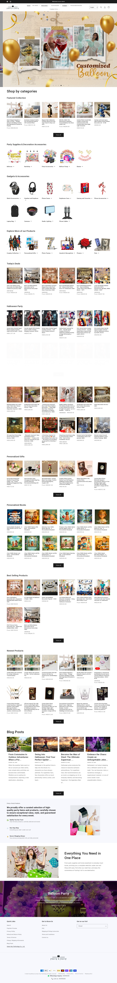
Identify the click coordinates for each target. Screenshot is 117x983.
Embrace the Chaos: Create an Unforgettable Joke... (97, 757)
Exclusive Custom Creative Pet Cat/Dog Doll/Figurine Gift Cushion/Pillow (31, 121)
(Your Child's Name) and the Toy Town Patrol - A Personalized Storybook (84, 555)
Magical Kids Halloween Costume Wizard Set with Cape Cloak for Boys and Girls (48, 122)
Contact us (45, 937)
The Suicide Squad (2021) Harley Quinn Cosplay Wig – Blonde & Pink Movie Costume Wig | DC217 (14, 363)
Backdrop (27, 166)
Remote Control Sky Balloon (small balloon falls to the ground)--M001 (84, 436)
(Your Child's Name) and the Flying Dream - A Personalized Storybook (49, 555)
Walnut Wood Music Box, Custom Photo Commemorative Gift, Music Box (84, 481)
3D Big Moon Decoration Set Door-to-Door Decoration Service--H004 (84, 406)
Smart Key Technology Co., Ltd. (16, 946)
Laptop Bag (10, 221)
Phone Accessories (100, 198)
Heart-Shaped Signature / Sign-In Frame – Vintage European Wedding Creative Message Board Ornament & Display (14, 122)
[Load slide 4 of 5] (61, 85)
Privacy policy (70, 973)
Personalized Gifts (30, 253)
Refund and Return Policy (14, 934)
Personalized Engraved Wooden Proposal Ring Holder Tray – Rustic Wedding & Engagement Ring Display (14, 481)
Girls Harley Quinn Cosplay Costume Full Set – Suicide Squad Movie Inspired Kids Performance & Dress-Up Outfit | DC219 (84, 331)
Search (9, 925)
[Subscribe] (106, 926)
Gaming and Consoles (83, 198)
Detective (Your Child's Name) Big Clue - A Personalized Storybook (48, 528)
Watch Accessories (13, 198)
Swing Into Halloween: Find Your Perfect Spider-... (45, 757)
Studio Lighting (46, 221)
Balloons (9, 166)
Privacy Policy (11, 931)
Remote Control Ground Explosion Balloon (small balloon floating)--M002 (100, 436)
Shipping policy (88, 973)
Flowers (79, 253)
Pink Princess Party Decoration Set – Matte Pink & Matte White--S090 (14, 626)
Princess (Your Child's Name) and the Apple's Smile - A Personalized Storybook (67, 528)
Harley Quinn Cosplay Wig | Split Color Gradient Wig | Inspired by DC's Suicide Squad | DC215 (49, 363)
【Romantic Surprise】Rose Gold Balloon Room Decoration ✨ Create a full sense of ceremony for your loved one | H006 (31, 438)
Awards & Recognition (66, 253)
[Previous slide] (48, 85)
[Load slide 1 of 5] (53, 85)
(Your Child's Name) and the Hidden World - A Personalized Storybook (84, 528)
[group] (58, 899)
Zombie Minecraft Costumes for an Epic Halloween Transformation (14, 674)
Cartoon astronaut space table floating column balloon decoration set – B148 (102, 121)
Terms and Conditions (48, 934)
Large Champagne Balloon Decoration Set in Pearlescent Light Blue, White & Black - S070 (102, 288)
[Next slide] (69, 85)
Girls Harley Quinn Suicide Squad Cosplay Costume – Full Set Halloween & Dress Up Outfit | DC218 (101, 330)
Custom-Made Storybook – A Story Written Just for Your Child (14, 528)
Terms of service (79, 973)
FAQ (43, 928)
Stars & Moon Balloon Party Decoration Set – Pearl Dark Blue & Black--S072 (84, 599)
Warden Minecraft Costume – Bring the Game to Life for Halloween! (85, 674)
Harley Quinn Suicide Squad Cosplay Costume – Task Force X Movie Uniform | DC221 (49, 330)
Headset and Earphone (31, 198)
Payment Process (12, 928)
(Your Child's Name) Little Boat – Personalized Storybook (31, 528)
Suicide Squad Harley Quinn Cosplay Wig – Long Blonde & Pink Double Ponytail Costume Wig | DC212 (102, 363)
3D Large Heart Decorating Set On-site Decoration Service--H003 (14, 436)
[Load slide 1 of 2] (57, 915)
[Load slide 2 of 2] (59, 915)
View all (58, 135)
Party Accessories (47, 166)
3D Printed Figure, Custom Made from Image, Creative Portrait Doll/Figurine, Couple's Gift (49, 481)
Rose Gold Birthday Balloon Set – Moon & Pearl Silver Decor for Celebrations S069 (67, 287)
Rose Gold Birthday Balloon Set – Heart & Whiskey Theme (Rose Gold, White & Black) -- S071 (84, 288)
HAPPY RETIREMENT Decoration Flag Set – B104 (49, 598)
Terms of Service (11, 937)
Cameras (27, 221)
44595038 (62, 979)
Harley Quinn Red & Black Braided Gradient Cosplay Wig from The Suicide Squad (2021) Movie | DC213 (84, 363)
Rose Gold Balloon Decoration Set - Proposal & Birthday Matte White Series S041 (14, 600)
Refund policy (61, 973)
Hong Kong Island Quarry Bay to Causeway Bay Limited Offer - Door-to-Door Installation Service (67, 437)
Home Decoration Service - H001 (101, 405)
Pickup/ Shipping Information (15, 940)
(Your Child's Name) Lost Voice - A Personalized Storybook (13, 555)
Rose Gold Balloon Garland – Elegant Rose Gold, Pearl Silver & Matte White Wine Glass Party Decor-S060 (49, 288)
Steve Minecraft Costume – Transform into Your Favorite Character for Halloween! (102, 599)
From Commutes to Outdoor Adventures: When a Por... (19, 757)
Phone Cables (63, 221)
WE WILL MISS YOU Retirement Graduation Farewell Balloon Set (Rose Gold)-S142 (66, 122)
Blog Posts (10, 943)
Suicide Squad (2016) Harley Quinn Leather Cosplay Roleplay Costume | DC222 (32, 330)
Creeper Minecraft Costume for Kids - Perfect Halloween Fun (32, 674)
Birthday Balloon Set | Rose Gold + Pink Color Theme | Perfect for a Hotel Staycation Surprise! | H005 (14, 407)
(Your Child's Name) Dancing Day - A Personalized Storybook (67, 555)
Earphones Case (64, 198)
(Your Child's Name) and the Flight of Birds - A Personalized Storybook (31, 555)
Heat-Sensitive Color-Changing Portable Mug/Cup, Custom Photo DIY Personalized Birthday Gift (32, 481)
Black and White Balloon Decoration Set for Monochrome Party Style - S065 (31, 288)
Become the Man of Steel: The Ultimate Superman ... (70, 757)
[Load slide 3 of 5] (58, 85)
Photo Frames (46, 253)
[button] (35, 5)
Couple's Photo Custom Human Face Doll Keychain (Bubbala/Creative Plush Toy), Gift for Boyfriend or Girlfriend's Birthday (66, 481)
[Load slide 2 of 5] (56, 85)
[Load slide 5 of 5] (63, 85)
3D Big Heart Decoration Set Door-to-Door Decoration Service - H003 (31, 406)
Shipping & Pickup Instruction (50, 931)
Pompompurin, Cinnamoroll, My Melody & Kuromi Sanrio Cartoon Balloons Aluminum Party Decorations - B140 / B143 (101, 675)
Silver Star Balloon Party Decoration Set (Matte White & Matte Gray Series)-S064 (14, 287)
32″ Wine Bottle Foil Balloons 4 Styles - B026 (31, 598)
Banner (79, 166)
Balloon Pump (63, 166)
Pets (95, 253)
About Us (44, 925)
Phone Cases (46, 198)
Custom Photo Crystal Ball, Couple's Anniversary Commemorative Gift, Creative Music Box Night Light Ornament (84, 122)
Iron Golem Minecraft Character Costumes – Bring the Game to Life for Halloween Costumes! (67, 600)
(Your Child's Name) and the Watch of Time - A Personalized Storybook (101, 528)
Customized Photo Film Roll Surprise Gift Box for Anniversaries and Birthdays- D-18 (49, 675)
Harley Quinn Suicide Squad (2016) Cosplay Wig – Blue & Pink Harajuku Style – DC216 (32, 362)
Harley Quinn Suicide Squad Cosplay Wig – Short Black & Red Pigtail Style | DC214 (66, 362)
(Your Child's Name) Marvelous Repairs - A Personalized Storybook (100, 555)
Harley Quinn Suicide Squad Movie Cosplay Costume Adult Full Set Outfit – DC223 (14, 330)
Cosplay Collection (13, 253)
